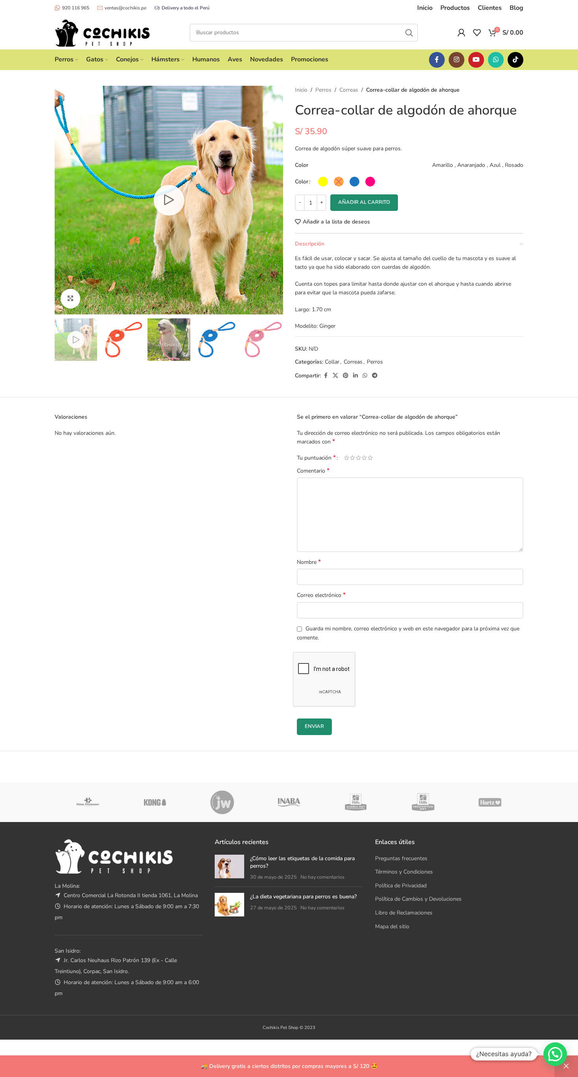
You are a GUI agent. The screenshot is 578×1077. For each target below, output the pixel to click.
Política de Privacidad (401, 885)
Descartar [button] (566, 1066)
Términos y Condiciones (404, 872)
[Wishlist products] (477, 33)
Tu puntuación (316, 457)
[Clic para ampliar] (70, 299)
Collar (332, 362)
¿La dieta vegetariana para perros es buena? (303, 896)
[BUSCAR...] (409, 33)
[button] (555, 1054)
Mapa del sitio (392, 926)
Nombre (309, 562)
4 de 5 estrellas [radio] (364, 457)
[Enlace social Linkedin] (355, 375)
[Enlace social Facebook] (437, 60)
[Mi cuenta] (461, 33)
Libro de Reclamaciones (404, 912)
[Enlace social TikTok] (515, 60)
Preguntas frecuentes (401, 858)
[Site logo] (102, 32)
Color (301, 181)
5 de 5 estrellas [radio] (370, 457)
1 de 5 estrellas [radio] (347, 457)
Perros (323, 90)
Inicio (301, 90)
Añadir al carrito (364, 202)
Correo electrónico (321, 595)
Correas (348, 90)
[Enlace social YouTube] (476, 60)
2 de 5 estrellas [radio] (352, 457)
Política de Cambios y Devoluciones (418, 899)
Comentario (313, 471)
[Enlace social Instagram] (456, 60)
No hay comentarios (322, 877)
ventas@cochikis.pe (125, 8)
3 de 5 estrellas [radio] (358, 457)
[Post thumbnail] (229, 868)
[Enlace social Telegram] (375, 375)
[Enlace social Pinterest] (346, 375)
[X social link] (335, 375)
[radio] (323, 182)
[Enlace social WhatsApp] (496, 60)
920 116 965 (75, 8)
